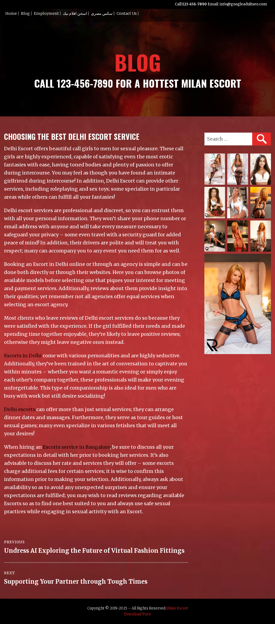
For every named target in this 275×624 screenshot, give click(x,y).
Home (11, 13)
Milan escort (177, 608)
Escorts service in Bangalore (76, 447)
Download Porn (137, 614)
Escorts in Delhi (23, 355)
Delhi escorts (19, 409)
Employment (46, 13)
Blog (25, 13)
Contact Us (127, 13)
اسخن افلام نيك (75, 13)
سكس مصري (102, 13)
